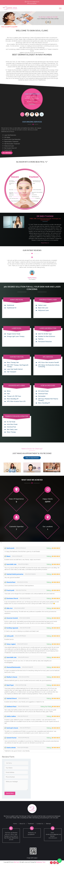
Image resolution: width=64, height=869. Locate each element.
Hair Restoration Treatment (12, 143)
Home (15, 820)
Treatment (31, 820)
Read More (44, 243)
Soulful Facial (8, 150)
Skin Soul (16, 858)
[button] (2, 18)
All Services (7, 152)
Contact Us (39, 820)
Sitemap (48, 820)
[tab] (22, 114)
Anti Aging (7, 137)
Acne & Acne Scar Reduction (12, 139)
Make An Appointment (32, 454)
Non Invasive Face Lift (10, 148)
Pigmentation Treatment (11, 141)
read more (32, 104)
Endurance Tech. (41, 858)
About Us (22, 820)
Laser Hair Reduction (10, 135)
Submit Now (10, 790)
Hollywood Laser (9, 146)
